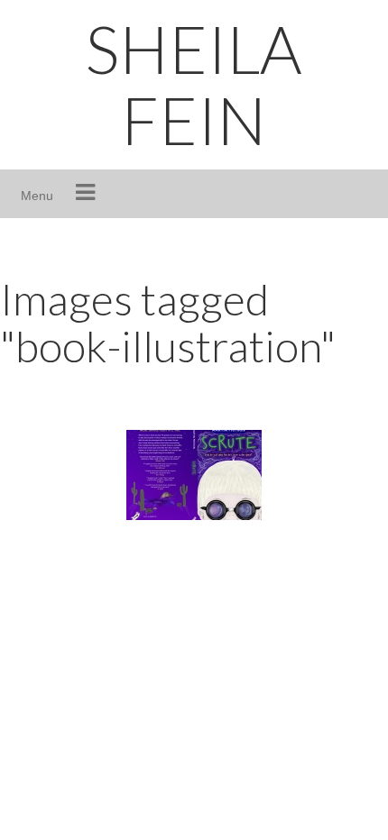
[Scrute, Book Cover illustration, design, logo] (194, 475)
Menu (37, 195)
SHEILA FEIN (193, 84)
